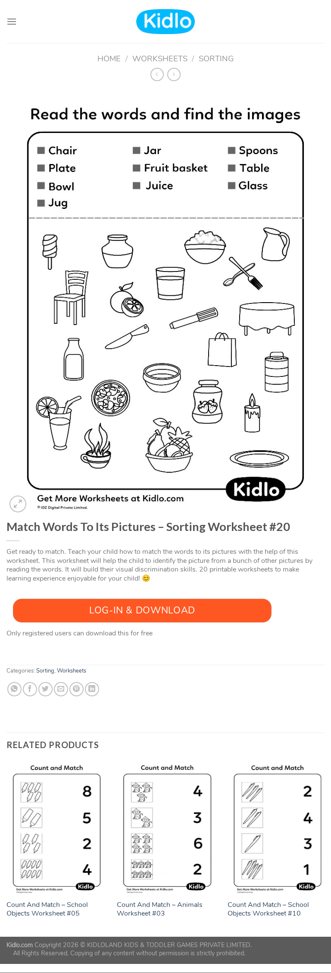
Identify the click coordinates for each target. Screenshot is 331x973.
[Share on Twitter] (45, 689)
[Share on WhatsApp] (14, 689)
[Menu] (11, 21)
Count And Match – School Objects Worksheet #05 (47, 909)
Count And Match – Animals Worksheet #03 (160, 909)
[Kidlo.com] (165, 22)
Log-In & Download (142, 610)
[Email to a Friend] (61, 689)
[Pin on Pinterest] (76, 689)
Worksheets (159, 58)
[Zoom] (17, 504)
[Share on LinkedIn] (92, 689)
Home (109, 58)
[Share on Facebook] (30, 689)
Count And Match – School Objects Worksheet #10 (268, 909)
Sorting (216, 58)
